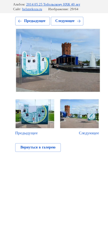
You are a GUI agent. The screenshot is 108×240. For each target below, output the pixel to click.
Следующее (64, 21)
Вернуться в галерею (38, 147)
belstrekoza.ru (32, 9)
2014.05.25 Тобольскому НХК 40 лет (53, 4)
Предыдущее (34, 21)
